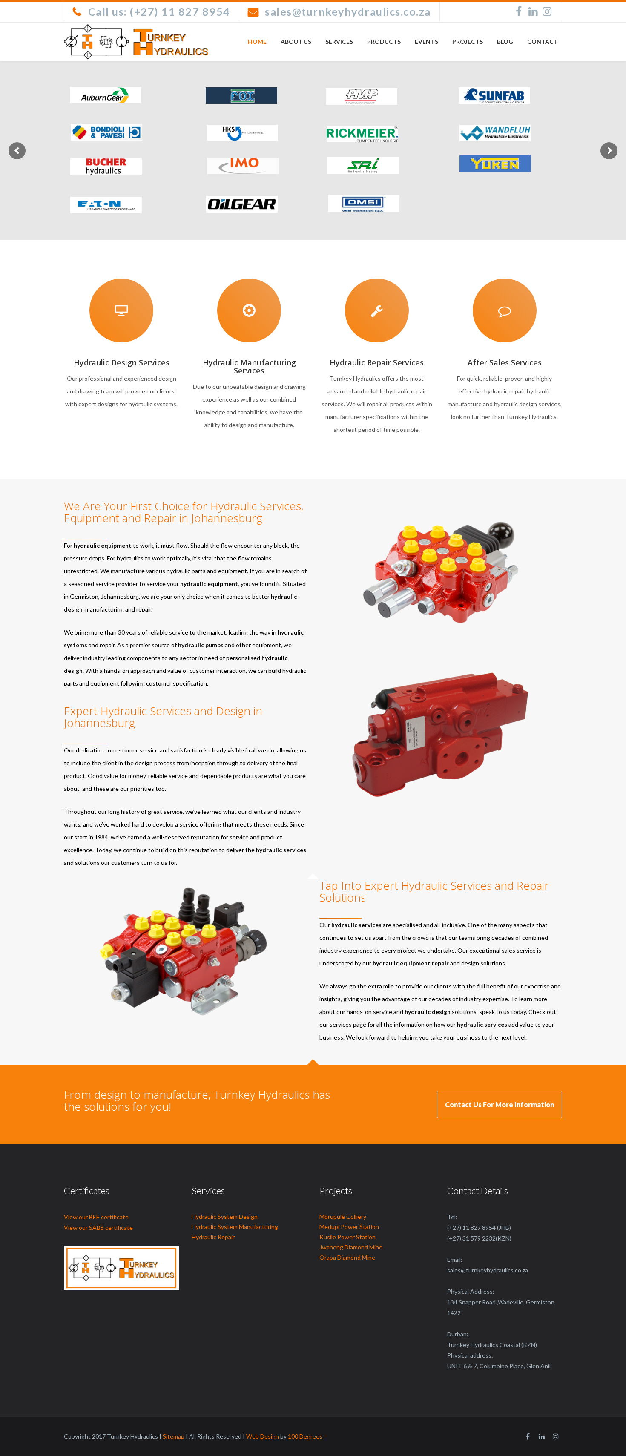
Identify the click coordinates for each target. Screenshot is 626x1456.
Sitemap (173, 1436)
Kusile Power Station (347, 1237)
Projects (467, 41)
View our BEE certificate (96, 1217)
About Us (296, 41)
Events (426, 41)
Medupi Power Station (349, 1226)
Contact (542, 41)
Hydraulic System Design (225, 1216)
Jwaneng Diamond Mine (350, 1247)
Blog (505, 41)
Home (257, 41)
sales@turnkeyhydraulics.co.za (348, 11)
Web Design (262, 1436)
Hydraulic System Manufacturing (235, 1226)
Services (339, 41)
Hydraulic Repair (213, 1237)
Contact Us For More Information (499, 1104)
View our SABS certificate (98, 1227)
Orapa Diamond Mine (347, 1257)
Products (384, 41)
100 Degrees (305, 1436)
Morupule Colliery (342, 1216)
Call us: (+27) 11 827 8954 (159, 11)
